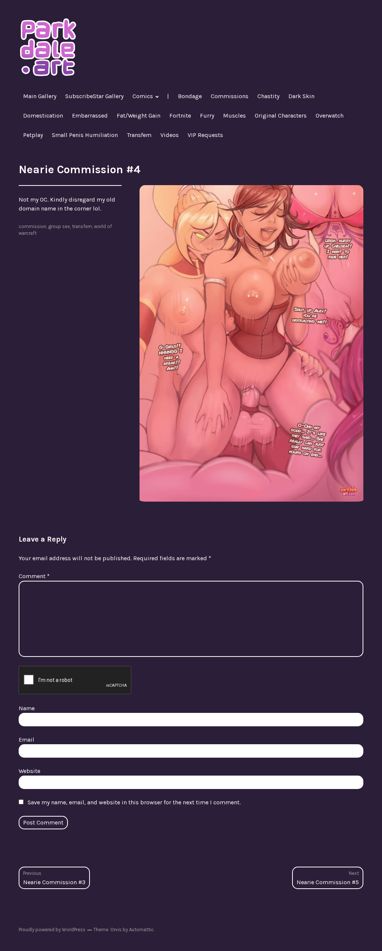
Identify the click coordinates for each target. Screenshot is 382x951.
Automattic (141, 929)
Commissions (229, 96)
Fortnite (180, 115)
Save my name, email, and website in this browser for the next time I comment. (134, 802)
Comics (142, 96)
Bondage (190, 96)
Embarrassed (90, 115)
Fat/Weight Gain (138, 115)
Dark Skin (301, 96)
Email (26, 739)
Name (27, 708)
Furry (207, 115)
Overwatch (330, 115)
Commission (32, 226)
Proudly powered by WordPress (52, 929)
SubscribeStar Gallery (94, 96)
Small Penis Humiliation (85, 134)
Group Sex (59, 226)
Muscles (234, 115)
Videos (169, 134)
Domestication (43, 115)
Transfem (139, 134)
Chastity (268, 96)
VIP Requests (205, 134)
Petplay (33, 134)
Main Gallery (39, 96)
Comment (34, 576)
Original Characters (281, 115)
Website (29, 770)
